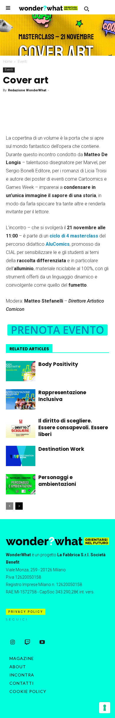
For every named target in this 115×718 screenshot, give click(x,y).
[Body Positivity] (20, 371)
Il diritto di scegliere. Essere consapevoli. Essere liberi (73, 427)
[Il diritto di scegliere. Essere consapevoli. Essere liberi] (20, 427)
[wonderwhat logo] (48, 8)
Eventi (22, 62)
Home (7, 62)
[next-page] (19, 506)
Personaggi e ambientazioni (57, 481)
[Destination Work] (20, 456)
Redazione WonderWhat (27, 90)
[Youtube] (42, 642)
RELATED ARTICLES (29, 349)
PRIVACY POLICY (25, 611)
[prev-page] (9, 506)
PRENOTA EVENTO (57, 330)
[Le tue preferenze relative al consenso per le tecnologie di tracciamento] (104, 707)
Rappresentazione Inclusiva (62, 396)
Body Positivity (58, 364)
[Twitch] (27, 642)
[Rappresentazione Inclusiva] (20, 399)
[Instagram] (12, 642)
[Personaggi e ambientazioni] (20, 484)
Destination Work (61, 449)
